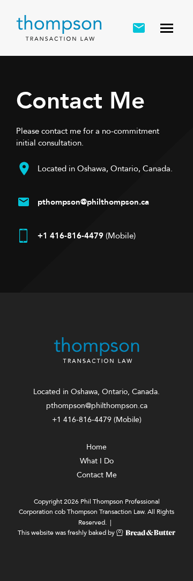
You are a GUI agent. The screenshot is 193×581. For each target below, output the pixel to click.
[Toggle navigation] (166, 28)
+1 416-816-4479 (70, 235)
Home (96, 447)
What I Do (97, 461)
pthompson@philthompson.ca (93, 202)
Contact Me (97, 475)
